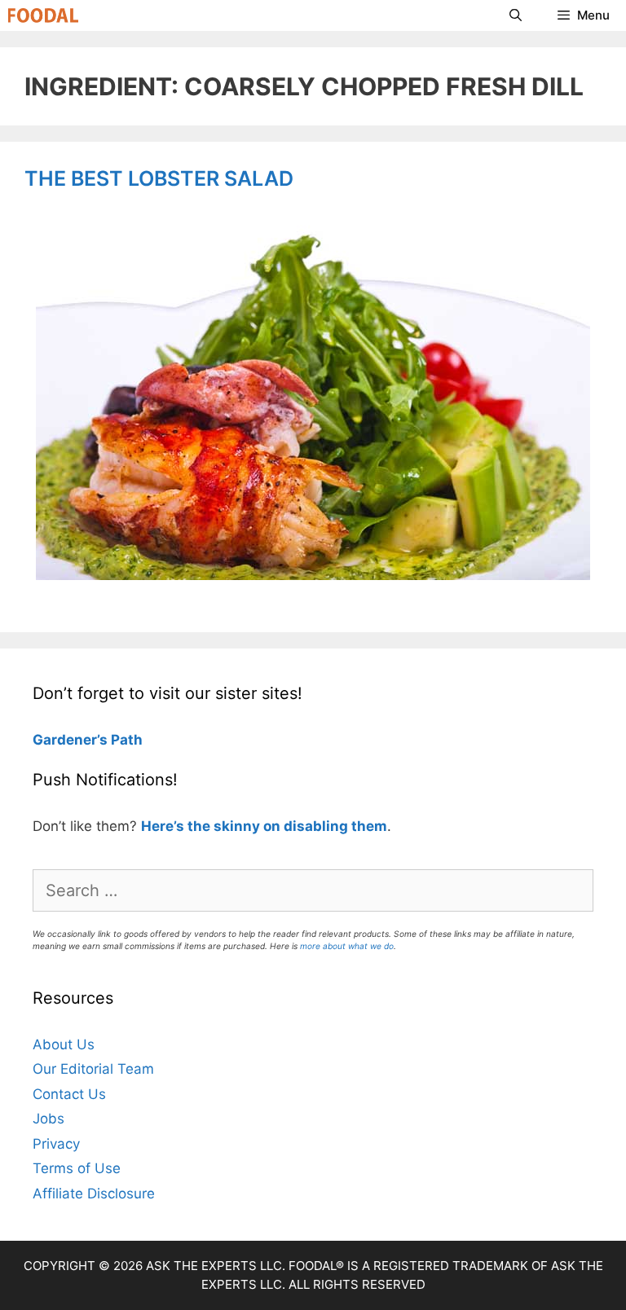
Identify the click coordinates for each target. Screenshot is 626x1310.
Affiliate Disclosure (94, 1193)
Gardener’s (70, 740)
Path (125, 740)
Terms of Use (77, 1168)
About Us (64, 1044)
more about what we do (347, 946)
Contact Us (69, 1094)
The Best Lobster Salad (158, 178)
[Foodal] (43, 15)
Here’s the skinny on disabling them (264, 826)
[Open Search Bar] (515, 15)
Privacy (56, 1144)
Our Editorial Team (93, 1069)
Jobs (48, 1118)
